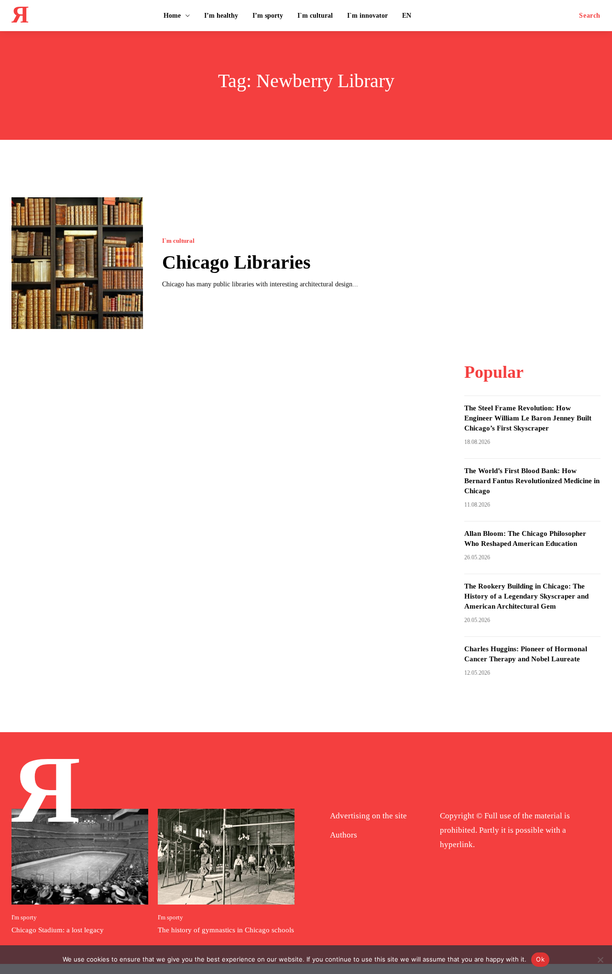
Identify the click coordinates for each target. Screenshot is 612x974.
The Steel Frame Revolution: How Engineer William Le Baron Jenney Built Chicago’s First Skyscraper (527, 418)
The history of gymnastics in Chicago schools (226, 930)
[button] (590, 16)
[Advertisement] (536, 257)
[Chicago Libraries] (77, 263)
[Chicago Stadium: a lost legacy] (79, 857)
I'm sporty (24, 917)
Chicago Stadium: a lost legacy (57, 930)
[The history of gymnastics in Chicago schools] (226, 857)
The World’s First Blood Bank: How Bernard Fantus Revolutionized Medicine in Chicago (532, 481)
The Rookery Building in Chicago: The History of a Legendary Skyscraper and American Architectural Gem (526, 596)
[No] (600, 959)
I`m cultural (178, 241)
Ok (540, 959)
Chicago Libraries (236, 262)
